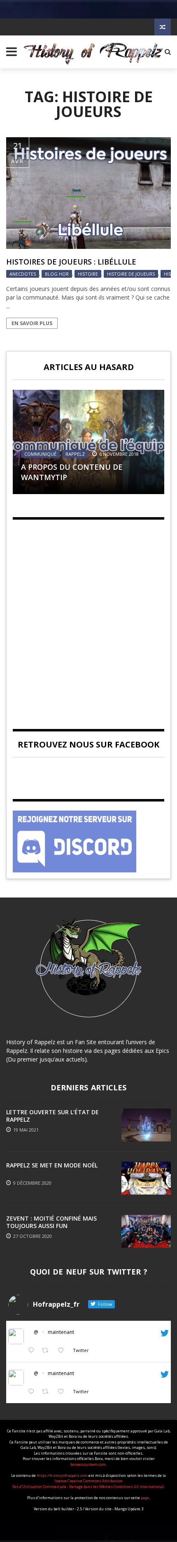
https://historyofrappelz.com (62, 1475)
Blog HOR (57, 274)
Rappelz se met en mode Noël (52, 1165)
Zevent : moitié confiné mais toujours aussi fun (51, 1222)
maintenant (61, 1332)
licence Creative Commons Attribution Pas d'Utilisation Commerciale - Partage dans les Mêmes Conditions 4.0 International (88, 1483)
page (145, 1497)
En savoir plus (32, 323)
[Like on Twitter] (63, 1350)
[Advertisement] (88, 617)
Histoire (88, 274)
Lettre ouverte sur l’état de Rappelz (52, 1115)
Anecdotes (22, 274)
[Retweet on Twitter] (47, 1350)
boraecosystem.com (88, 1464)
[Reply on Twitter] (33, 1350)
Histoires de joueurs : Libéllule (71, 262)
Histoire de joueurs (131, 274)
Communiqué (40, 454)
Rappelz (75, 454)
